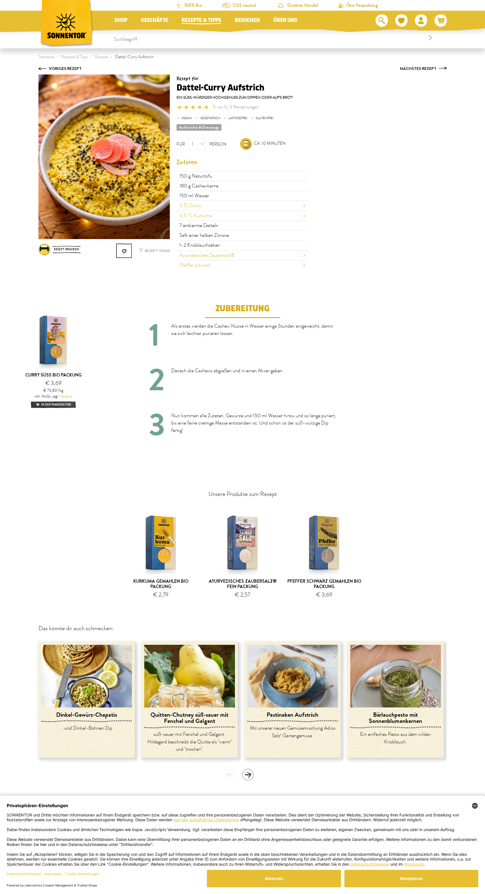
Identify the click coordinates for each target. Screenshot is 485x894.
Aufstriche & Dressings (199, 127)
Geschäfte (154, 20)
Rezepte (101, 57)
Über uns (285, 20)
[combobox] (274, 37)
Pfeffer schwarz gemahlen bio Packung (324, 584)
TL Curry (190, 205)
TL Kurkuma (195, 215)
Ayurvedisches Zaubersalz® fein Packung (242, 584)
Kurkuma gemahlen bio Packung (160, 584)
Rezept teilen (157, 250)
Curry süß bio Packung (53, 375)
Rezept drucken (66, 249)
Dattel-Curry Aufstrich (134, 57)
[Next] (248, 774)
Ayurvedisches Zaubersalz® (207, 255)
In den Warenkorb (56, 404)
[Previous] (230, 774)
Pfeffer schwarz (195, 265)
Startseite (46, 57)
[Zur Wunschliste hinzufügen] (124, 251)
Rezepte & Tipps (201, 20)
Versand (66, 396)
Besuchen (247, 20)
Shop (121, 20)
